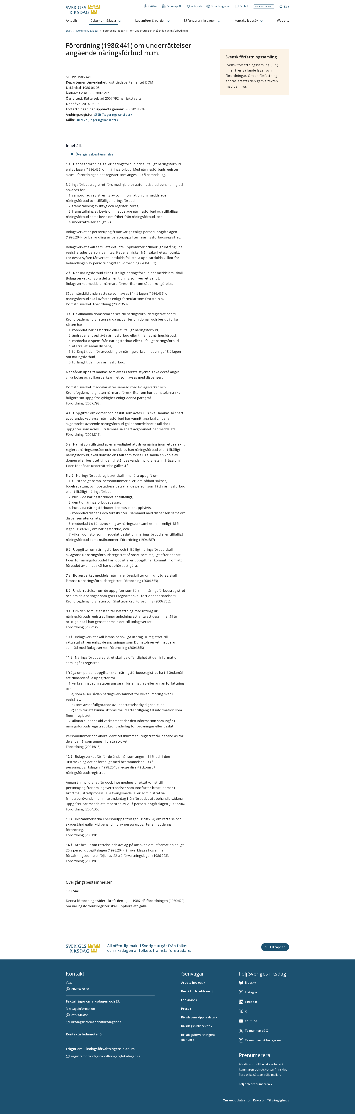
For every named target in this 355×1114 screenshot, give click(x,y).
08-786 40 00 (80, 989)
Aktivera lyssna (263, 6)
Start (69, 30)
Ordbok (244, 6)
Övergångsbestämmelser (95, 154)
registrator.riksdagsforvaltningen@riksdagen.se (105, 1056)
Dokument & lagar (87, 30)
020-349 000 (79, 1015)
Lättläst (152, 6)
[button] (106, 20)
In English (196, 6)
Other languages (221, 6)
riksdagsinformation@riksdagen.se (96, 1022)
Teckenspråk (174, 6)
